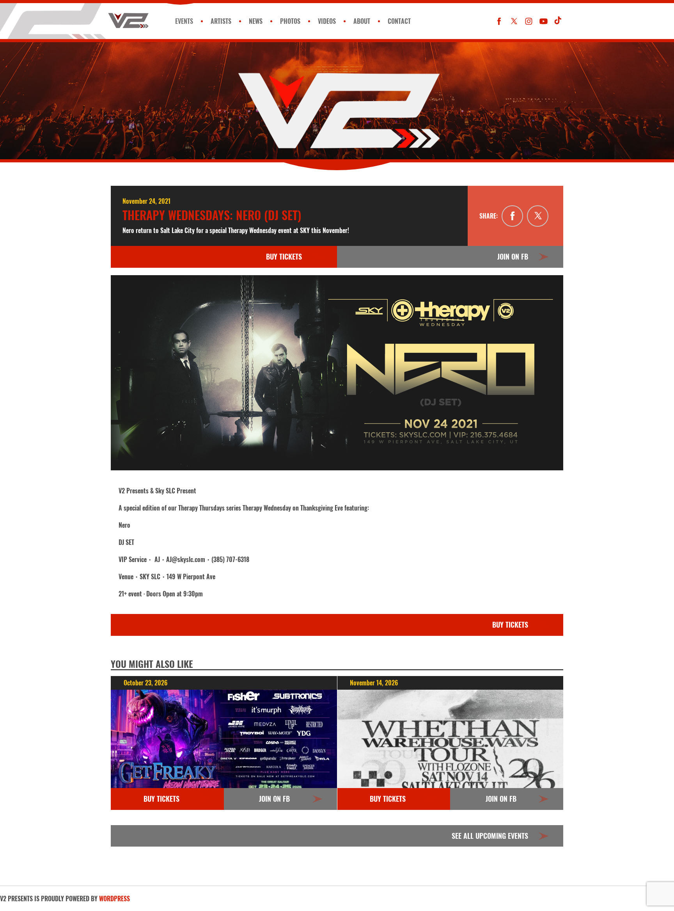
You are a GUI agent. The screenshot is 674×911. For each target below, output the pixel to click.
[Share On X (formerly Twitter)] (537, 216)
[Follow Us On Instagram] (529, 21)
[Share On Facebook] (512, 216)
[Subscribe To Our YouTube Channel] (543, 21)
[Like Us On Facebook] (499, 21)
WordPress (114, 898)
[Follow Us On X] (514, 21)
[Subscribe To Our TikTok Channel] (558, 21)
